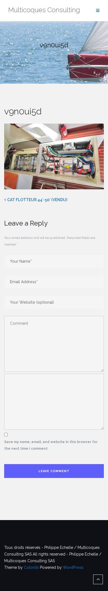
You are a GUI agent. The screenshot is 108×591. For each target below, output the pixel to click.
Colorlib (31, 567)
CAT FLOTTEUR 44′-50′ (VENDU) (37, 200)
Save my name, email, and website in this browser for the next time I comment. (50, 445)
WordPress (73, 567)
